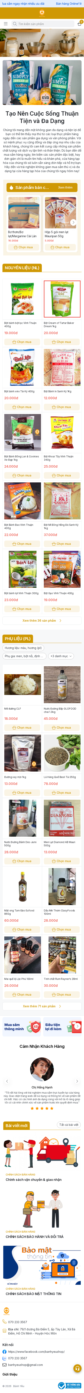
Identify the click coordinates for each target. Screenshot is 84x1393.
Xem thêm (65, 187)
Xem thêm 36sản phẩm (39, 620)
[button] (23, 648)
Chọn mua (26, 247)
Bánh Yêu (18, 1386)
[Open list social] (77, 1368)
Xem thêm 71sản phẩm (39, 1006)
